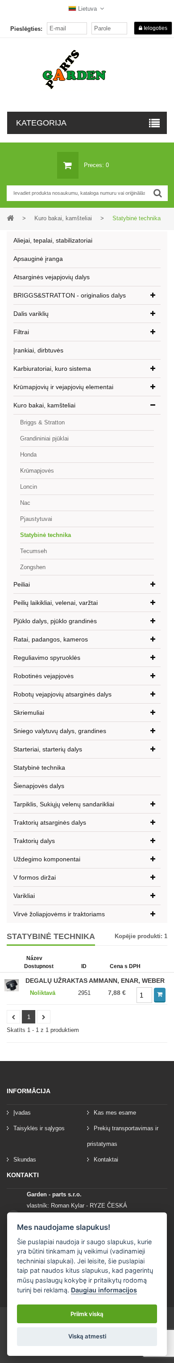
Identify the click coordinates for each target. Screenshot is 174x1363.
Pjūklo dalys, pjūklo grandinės (55, 621)
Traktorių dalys (34, 840)
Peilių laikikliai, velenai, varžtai (55, 602)
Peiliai (21, 584)
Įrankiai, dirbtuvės (38, 350)
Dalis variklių (31, 313)
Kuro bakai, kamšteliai (44, 405)
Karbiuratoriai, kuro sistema (52, 368)
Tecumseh (33, 551)
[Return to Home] (10, 217)
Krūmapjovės (37, 470)
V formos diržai (34, 877)
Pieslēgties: (26, 29)
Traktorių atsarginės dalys (49, 822)
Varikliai (24, 895)
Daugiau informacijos (104, 1290)
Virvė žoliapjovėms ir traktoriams (59, 914)
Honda (28, 454)
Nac (25, 502)
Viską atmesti (87, 1336)
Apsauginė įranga (38, 258)
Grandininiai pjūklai (44, 438)
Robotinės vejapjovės (43, 675)
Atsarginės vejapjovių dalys (51, 277)
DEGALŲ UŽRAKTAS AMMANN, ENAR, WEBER (95, 980)
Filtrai (21, 332)
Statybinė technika (45, 535)
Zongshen (33, 567)
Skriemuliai (28, 712)
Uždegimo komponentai (46, 859)
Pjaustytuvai (36, 519)
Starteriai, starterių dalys (47, 749)
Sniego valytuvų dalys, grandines (59, 730)
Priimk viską (87, 1313)
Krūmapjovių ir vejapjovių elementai (63, 386)
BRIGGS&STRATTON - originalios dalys (69, 295)
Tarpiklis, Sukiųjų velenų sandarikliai (63, 804)
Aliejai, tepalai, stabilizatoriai (52, 240)
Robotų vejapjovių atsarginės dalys (62, 694)
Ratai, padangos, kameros (50, 639)
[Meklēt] (158, 193)
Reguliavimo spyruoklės (46, 657)
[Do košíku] (160, 995)
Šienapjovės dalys (38, 785)
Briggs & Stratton (42, 422)
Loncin (28, 486)
